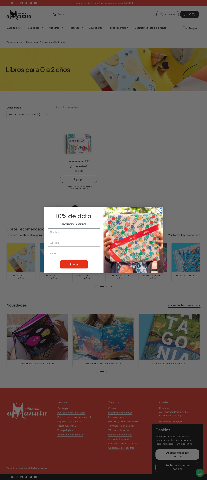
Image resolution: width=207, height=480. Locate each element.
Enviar (74, 264)
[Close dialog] (158, 210)
